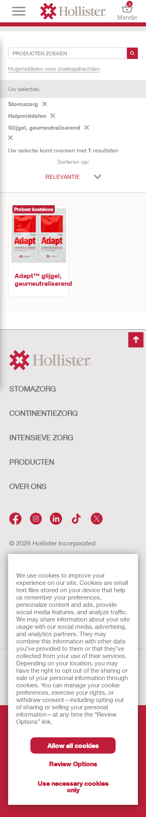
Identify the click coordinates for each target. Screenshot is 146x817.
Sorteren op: (73, 161)
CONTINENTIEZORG (43, 412)
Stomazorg (23, 103)
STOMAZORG (32, 388)
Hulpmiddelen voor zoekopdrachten (54, 68)
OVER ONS (28, 486)
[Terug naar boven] (136, 340)
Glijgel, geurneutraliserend (44, 127)
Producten (31, 461)
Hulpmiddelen (27, 115)
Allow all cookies (73, 745)
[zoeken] (132, 53)
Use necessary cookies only (73, 786)
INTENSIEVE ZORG (41, 437)
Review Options (73, 763)
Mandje (127, 11)
